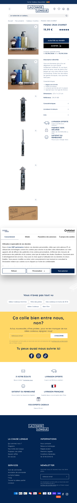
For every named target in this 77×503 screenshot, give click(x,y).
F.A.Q (10, 478)
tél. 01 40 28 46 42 (47, 457)
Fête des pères (36, 302)
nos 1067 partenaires (16, 247)
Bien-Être (46, 306)
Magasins (11, 446)
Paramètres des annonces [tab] (47, 237)
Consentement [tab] (10, 237)
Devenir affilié (13, 454)
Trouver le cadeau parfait (16, 480)
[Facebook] (31, 355)
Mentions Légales (47, 451)
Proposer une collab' (15, 451)
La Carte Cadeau (14, 475)
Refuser (14, 271)
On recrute (12, 457)
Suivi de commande (15, 470)
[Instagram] (38, 355)
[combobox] (38, 15)
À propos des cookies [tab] (67, 237)
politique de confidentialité (59, 341)
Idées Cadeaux (33, 306)
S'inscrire (59, 336)
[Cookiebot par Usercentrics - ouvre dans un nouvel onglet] (66, 231)
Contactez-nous (28, 380)
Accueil (10, 21)
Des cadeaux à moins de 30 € (57, 302)
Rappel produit (46, 449)
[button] (9, 8)
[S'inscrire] (66, 476)
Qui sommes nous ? (15, 443)
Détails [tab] (27, 237)
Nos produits (19, 21)
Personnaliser (37, 271)
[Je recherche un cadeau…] (66, 15)
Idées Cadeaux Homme (18, 302)
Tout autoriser (63, 271)
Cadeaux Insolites (32, 21)
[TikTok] (45, 355)
